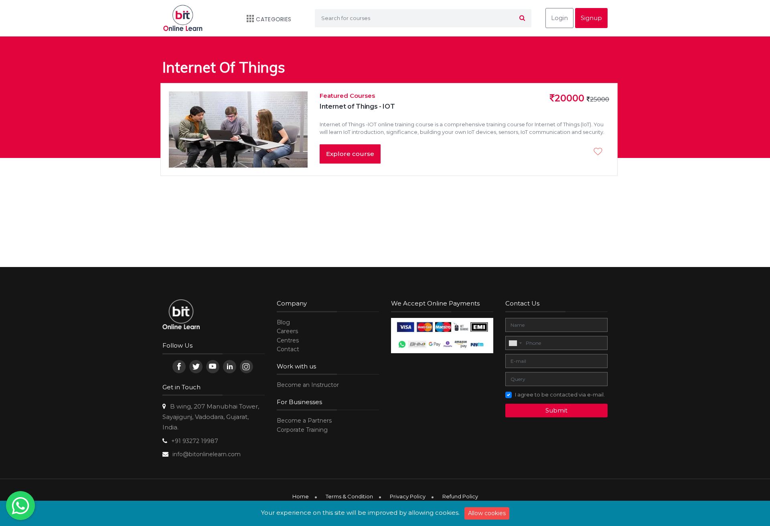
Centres (288, 340)
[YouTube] (212, 366)
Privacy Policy (408, 496)
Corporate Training (302, 429)
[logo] (181, 315)
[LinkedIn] (229, 366)
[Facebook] (179, 366)
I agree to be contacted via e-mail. (560, 394)
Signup (591, 18)
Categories (273, 19)
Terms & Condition (349, 496)
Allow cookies (487, 513)
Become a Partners (304, 420)
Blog (283, 322)
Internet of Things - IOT (357, 106)
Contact (288, 349)
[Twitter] (196, 366)
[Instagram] (246, 366)
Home (300, 496)
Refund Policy (460, 496)
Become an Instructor (308, 384)
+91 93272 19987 (194, 441)
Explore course (350, 154)
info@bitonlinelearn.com (206, 454)
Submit (556, 410)
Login (559, 18)
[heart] (600, 152)
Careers (287, 331)
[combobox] (515, 343)
